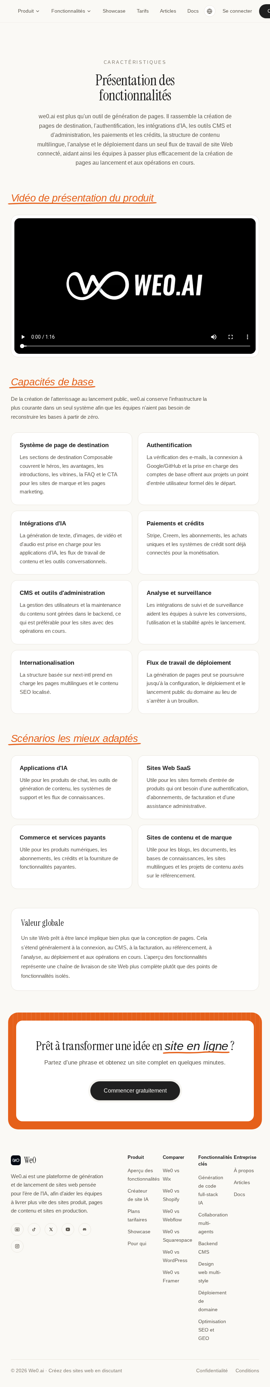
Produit (26, 11)
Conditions (247, 1370)
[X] (51, 1229)
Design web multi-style (209, 1272)
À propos (244, 1170)
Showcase (114, 11)
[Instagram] (17, 1246)
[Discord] (84, 1229)
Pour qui (137, 1243)
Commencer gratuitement (135, 1091)
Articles (168, 11)
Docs (193, 11)
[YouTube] (68, 1229)
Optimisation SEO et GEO (212, 1330)
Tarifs (143, 11)
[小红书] (17, 1229)
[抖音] (34, 1229)
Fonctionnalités (68, 11)
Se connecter (237, 11)
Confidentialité (212, 1370)
